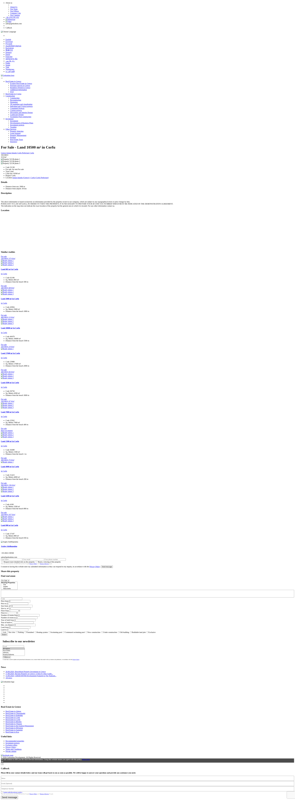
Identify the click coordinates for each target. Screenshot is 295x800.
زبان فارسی (10, 61)
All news (9, 678)
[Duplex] (9, 587)
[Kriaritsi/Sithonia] (14, 655)
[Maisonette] (9, 589)
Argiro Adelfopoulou (9, 546)
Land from (5, 627)
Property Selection (17, 131)
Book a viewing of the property (49, 562)
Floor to (4, 613)
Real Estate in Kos (12, 732)
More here (86, 759)
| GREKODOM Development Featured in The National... (31, 676)
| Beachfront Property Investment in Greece (26, 672)
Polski (8, 63)
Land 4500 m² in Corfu (10, 383)
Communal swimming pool (75, 632)
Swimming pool (56, 632)
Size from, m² (6, 606)
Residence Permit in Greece (20, 88)
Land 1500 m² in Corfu (10, 441)
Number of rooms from (9, 615)
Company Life (15, 13)
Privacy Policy (33, 563)
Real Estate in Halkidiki (14, 715)
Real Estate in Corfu (13, 720)
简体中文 (9, 50)
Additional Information (18, 90)
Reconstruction (15, 100)
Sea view (12, 632)
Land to (4, 630)
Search (4, 634)
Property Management (18, 135)
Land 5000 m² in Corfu (10, 299)
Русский (9, 44)
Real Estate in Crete (13, 718)
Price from (5, 601)
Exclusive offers (11, 745)
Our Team (14, 9)
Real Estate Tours (16, 140)
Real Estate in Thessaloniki (15, 713)
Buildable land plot (139, 632)
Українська (10, 69)
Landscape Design (17, 115)
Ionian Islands (12, 153)
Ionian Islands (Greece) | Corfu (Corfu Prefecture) (30, 178)
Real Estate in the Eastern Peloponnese (20, 726)
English (8, 40)
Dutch (8, 55)
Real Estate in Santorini (14, 730)
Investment (9, 119)
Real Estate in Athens (13, 711)
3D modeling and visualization (21, 104)
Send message (107, 567)
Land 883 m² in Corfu (9, 269)
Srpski (8, 65)
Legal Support (15, 133)
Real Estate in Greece (13, 81)
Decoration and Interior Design (21, 113)
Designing (14, 102)
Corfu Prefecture (23, 153)
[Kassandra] (14, 651)
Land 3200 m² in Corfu (10, 496)
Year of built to (6, 622)
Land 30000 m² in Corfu (10, 328)
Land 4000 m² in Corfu (10, 467)
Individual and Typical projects (21, 106)
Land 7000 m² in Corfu (10, 412)
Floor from (5, 611)
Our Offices (14, 11)
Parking (21, 632)
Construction (10, 96)
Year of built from (7, 620)
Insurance (13, 142)
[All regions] (14, 649)
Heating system (42, 632)
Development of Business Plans (21, 123)
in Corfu (4, 274)
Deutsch (9, 52)
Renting (13, 137)
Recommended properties (15, 741)
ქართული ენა (11, 59)
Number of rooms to (8, 618)
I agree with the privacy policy (12, 792)
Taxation (13, 127)
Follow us (7, 657)
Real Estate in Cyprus (13, 94)
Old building (124, 632)
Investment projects (17, 125)
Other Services (11, 129)
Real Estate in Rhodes (14, 722)
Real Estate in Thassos (14, 724)
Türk (7, 67)
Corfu (32, 153)
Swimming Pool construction (20, 117)
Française (9, 57)
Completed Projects (17, 108)
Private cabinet (11, 751)
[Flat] (9, 585)
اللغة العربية (10, 71)
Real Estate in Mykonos (14, 728)
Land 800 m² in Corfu (9, 525)
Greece (4, 153)
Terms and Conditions (14, 749)
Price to (3, 604)
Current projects (16, 110)
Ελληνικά (9, 42)
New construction (93, 632)
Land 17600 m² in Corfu (10, 353)
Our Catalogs (15, 15)
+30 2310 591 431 (12, 17)
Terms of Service (44, 563)
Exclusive (152, 632)
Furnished (30, 632)
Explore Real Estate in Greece (21, 83)
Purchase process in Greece (20, 86)
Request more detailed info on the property (19, 562)
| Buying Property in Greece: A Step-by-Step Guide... (29, 674)
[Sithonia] (14, 653)
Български (10, 48)
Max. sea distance (7, 625)
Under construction (110, 632)
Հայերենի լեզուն (13, 46)
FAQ (12, 92)
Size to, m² (5, 608)
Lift (4, 632)
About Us (13, 7)
